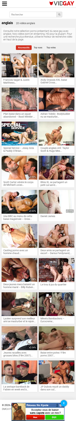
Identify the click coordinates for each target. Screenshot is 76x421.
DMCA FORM (9, 409)
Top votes (51, 47)
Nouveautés (24, 47)
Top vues (38, 47)
